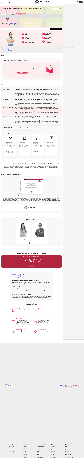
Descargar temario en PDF (26, 233)
